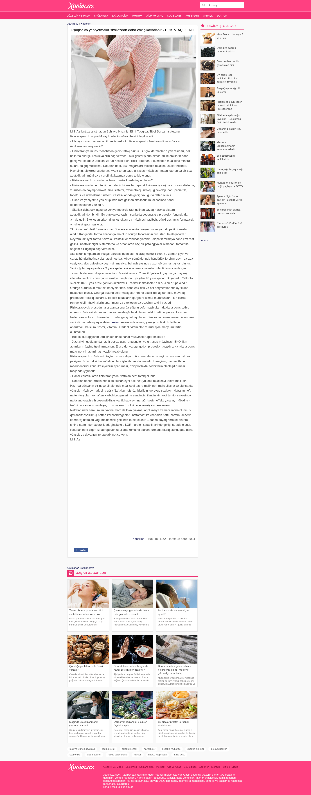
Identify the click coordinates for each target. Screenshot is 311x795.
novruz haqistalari (157, 754)
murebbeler (149, 749)
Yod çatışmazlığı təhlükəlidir (226, 157)
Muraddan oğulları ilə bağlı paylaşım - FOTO (230, 184)
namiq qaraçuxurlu (117, 754)
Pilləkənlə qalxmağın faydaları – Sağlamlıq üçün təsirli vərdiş (229, 119)
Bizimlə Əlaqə (230, 766)
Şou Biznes (174, 15)
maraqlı (137, 754)
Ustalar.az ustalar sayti (80, 567)
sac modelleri (94, 754)
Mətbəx (137, 15)
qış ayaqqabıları (219, 749)
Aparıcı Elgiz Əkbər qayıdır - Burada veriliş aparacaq (229, 200)
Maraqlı (208, 15)
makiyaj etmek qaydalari (82, 749)
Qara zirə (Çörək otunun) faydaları (226, 49)
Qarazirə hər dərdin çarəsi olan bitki (228, 63)
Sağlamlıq (101, 15)
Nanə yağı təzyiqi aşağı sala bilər (230, 171)
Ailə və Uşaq (154, 15)
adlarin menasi (129, 749)
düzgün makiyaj (195, 749)
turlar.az (205, 240)
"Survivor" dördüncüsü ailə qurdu (229, 225)
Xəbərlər (192, 15)
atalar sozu (179, 754)
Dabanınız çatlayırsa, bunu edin (229, 130)
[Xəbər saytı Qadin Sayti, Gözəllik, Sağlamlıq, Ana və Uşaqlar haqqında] (81, 6)
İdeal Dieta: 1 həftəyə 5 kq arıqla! (230, 36)
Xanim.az (72, 23)
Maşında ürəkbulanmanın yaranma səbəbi (226, 146)
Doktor (222, 15)
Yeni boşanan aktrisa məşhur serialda (228, 211)
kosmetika (74, 754)
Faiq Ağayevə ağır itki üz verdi (229, 90)
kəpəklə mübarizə (171, 749)
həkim (115, 322)
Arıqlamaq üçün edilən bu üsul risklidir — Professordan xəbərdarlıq (229, 105)
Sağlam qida (120, 15)
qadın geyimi (108, 749)
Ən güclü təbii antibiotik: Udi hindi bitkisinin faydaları (227, 78)
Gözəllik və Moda (78, 15)
